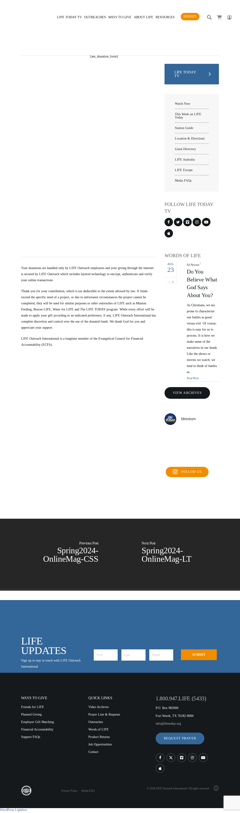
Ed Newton (193, 264)
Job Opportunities (100, 744)
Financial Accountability (37, 729)
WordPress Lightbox (13, 810)
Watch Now (182, 103)
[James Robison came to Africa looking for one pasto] (192, 458)
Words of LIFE (98, 729)
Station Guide (184, 128)
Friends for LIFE (32, 707)
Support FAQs (30, 737)
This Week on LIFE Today (188, 116)
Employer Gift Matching (37, 722)
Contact (93, 752)
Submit (199, 654)
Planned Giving (31, 714)
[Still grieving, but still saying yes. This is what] (173, 458)
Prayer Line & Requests (104, 714)
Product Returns (99, 737)
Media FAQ (88, 790)
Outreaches (95, 722)
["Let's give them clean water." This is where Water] (210, 435)
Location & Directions (190, 138)
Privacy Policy (69, 790)
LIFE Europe (184, 170)
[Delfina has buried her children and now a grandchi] (210, 446)
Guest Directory (185, 149)
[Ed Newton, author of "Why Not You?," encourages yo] (173, 435)
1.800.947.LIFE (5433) (181, 698)
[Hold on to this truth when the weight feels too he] (210, 458)
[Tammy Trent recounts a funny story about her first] (192, 446)
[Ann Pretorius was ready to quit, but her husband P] (173, 446)
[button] (180, 738)
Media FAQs (183, 180)
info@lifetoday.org (168, 723)
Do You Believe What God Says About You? (202, 283)
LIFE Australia (185, 159)
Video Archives (98, 707)
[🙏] (192, 435)
